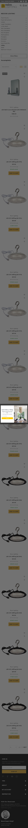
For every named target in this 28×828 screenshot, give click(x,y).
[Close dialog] (26, 406)
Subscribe (7, 418)
